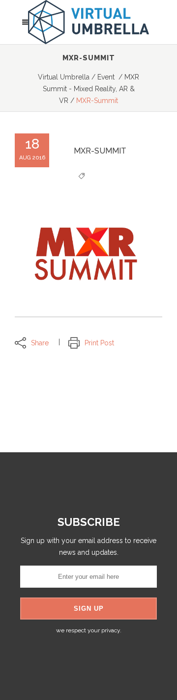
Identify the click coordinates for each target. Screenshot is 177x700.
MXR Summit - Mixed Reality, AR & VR (91, 88)
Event (106, 77)
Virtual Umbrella (63, 77)
